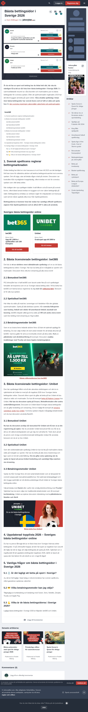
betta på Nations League (50, 398)
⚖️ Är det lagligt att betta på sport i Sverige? (22, 149)
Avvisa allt (70, 683)
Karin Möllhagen (13, 20)
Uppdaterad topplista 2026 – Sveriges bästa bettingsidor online (25, 143)
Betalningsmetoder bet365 (17, 128)
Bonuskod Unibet (14, 134)
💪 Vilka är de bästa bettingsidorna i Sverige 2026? (25, 155)
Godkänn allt (81, 683)
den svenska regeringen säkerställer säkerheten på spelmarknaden (35, 104)
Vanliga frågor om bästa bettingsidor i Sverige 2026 (22, 146)
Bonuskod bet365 (14, 122)
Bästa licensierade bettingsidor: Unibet (18, 131)
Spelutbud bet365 (14, 125)
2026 (44, 707)
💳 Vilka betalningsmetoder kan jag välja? (22, 152)
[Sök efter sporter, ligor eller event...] (49, 3)
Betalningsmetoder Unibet (17, 140)
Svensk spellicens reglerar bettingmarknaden (20, 116)
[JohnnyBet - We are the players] (3, 3)
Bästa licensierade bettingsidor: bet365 (18, 119)
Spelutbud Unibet (14, 137)
